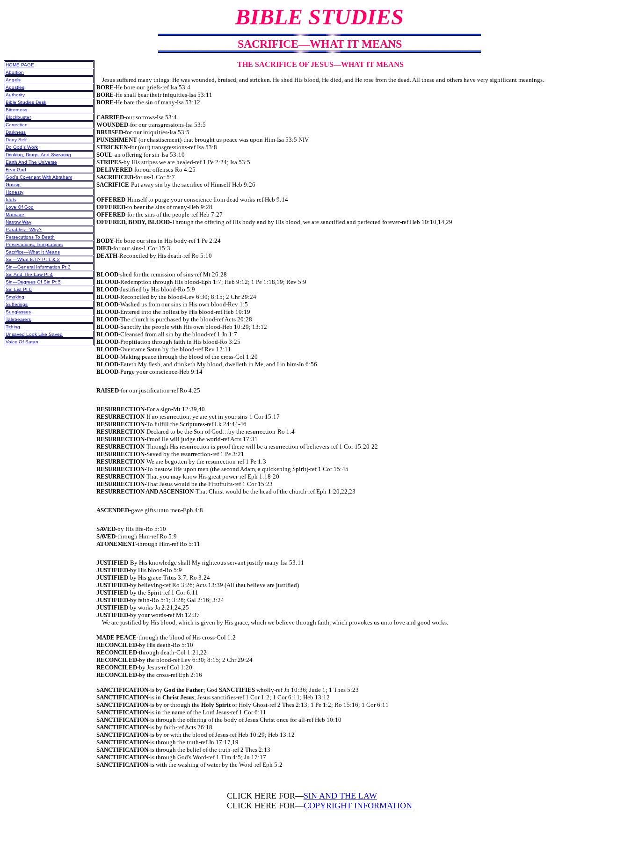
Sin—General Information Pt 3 (38, 266)
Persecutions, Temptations (34, 244)
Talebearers (18, 319)
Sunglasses (18, 311)
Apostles (15, 87)
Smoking (15, 296)
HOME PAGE (20, 64)
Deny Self (16, 139)
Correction (17, 124)
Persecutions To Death (30, 237)
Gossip (13, 184)
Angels (13, 79)
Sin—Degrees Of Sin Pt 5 (33, 281)
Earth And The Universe (31, 162)
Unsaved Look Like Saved (34, 334)
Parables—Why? (24, 229)
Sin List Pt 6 (19, 289)
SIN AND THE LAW (340, 795)
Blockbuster (18, 117)
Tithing (13, 326)
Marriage (15, 214)
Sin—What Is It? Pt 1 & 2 (33, 259)
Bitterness (16, 109)
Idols (11, 199)
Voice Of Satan (22, 341)
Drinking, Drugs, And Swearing (38, 154)
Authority (15, 94)
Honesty (14, 192)
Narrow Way (18, 222)
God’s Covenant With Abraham (39, 177)
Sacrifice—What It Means (33, 251)
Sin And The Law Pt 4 (29, 274)
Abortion (15, 72)
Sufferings (17, 304)
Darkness (16, 132)
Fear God (16, 169)
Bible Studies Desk (26, 102)
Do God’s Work (22, 147)
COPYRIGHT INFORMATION (358, 805)
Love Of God (20, 207)
